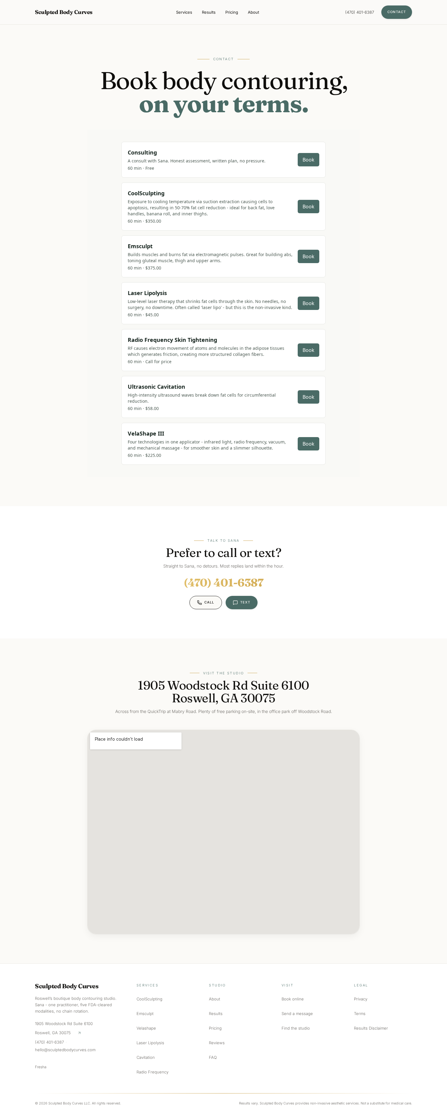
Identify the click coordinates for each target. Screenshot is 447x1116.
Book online (293, 998)
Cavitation (146, 1057)
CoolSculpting (149, 998)
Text (245, 602)
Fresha (41, 1067)
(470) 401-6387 (359, 12)
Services (184, 12)
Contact (396, 12)
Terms (360, 1013)
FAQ (213, 1057)
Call (209, 602)
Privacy (360, 998)
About (253, 12)
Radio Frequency (152, 1071)
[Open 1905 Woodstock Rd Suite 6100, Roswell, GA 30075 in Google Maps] (79, 1033)
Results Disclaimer (371, 1028)
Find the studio (296, 1028)
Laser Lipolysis (150, 1042)
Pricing (231, 12)
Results (209, 12)
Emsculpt (145, 1013)
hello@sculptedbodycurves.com (65, 1049)
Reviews (217, 1042)
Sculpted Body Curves (63, 12)
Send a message (297, 1013)
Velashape (146, 1028)
